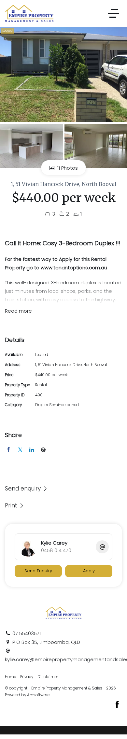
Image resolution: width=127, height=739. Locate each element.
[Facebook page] (117, 705)
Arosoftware (38, 695)
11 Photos (67, 167)
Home (10, 676)
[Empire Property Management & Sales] (29, 13)
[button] (14, 505)
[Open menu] (113, 13)
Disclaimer (47, 676)
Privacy (26, 676)
